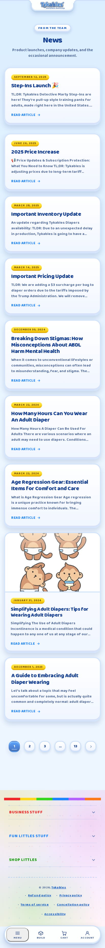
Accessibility (54, 914)
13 (75, 746)
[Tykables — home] (52, 5)
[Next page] (90, 746)
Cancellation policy (73, 904)
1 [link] (14, 746)
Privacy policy (70, 895)
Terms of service (35, 904)
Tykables (58, 887)
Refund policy (39, 895)
